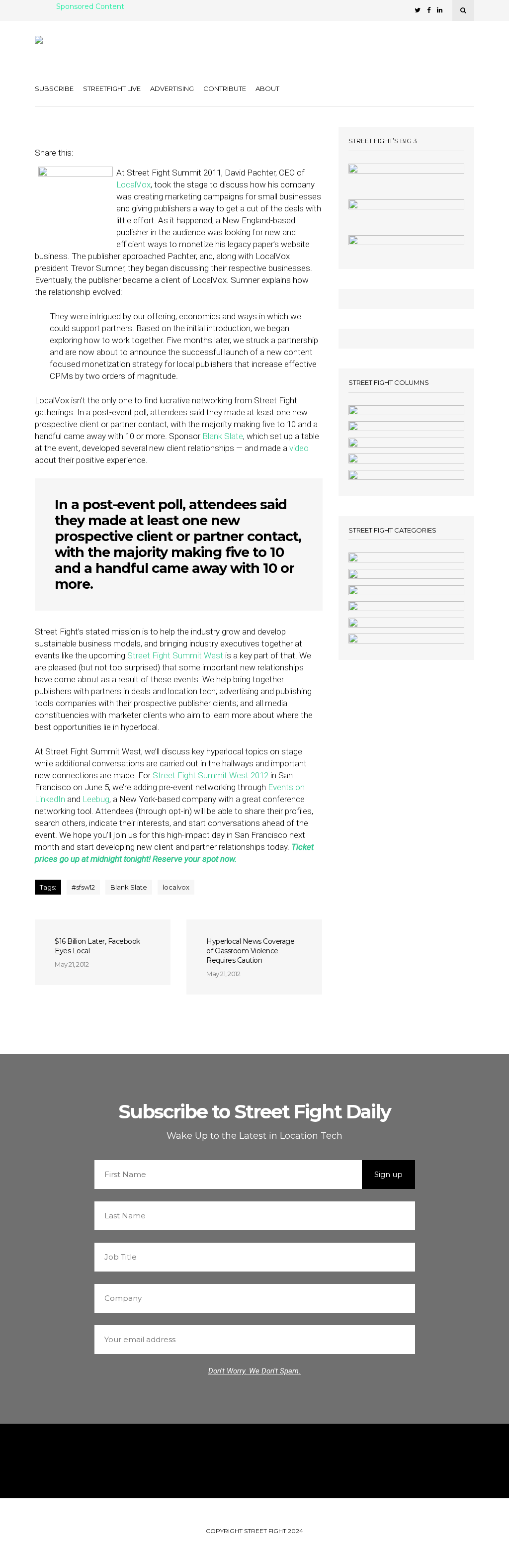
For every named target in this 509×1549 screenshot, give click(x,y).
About (267, 88)
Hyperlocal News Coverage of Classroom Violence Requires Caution (250, 951)
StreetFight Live (112, 88)
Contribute (224, 88)
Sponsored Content (90, 7)
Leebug (96, 799)
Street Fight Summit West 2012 (211, 775)
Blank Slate (222, 436)
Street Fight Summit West (175, 655)
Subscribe (54, 88)
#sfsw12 (83, 887)
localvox (176, 887)
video (299, 448)
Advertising (172, 88)
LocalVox (133, 184)
